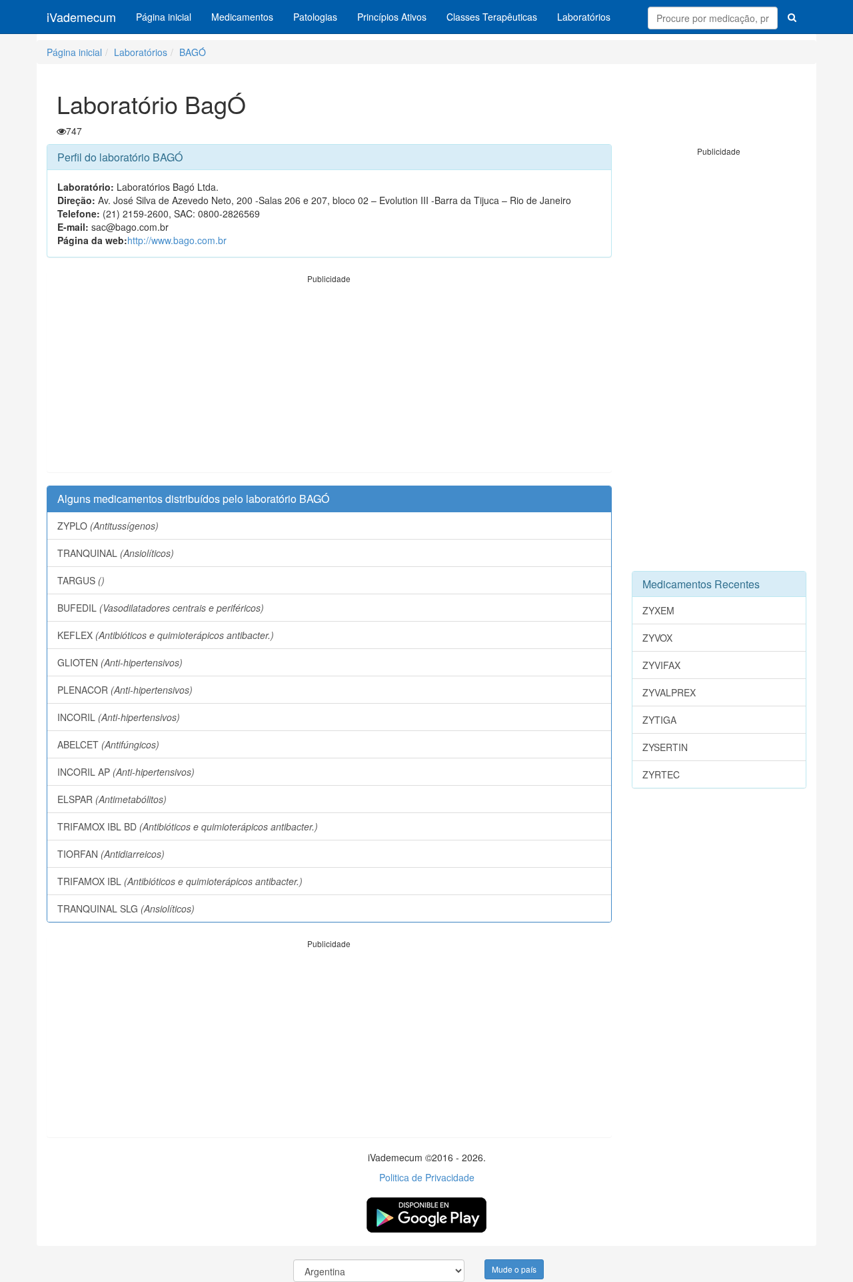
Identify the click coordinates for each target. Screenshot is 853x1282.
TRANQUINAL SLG (126, 908)
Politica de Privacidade (426, 1177)
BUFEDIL (160, 607)
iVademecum (81, 16)
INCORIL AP (126, 771)
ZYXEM (658, 610)
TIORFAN (111, 853)
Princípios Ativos (391, 16)
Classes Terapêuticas (491, 16)
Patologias (315, 16)
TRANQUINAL (115, 553)
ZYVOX (657, 637)
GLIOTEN (120, 662)
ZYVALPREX (669, 692)
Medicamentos (242, 16)
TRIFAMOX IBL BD (187, 826)
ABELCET (108, 744)
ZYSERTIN (665, 747)
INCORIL (118, 717)
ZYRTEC (661, 774)
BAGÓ (192, 52)
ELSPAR (112, 799)
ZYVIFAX (661, 665)
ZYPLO (108, 525)
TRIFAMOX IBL (180, 881)
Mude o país (514, 1269)
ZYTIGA (659, 719)
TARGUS (81, 580)
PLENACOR (125, 689)
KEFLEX (165, 635)
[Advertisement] (329, 378)
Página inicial (163, 16)
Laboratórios (583, 16)
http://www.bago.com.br (177, 240)
